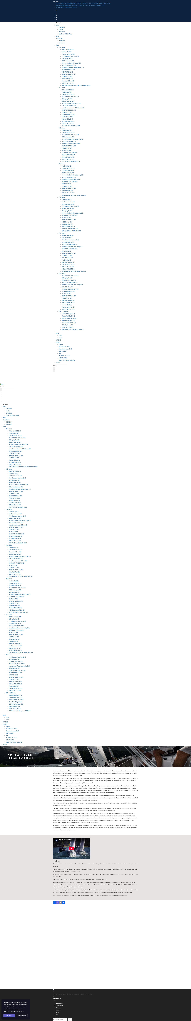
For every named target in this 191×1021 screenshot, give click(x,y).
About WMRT (59, 1003)
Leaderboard (59, 1005)
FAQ (57, 1014)
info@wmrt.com (57, 998)
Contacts (58, 1010)
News (57, 1012)
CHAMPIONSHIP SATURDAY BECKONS (66, 5)
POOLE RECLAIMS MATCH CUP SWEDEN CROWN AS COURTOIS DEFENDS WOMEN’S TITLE (80, 3)
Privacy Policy (22, 1015)
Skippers (58, 1008)
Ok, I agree (9, 1015)
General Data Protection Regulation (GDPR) (14, 1011)
